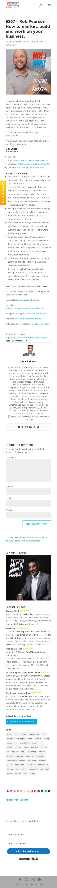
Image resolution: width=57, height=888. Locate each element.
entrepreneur (12, 743)
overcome (11, 756)
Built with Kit (28, 858)
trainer (9, 773)
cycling (46, 738)
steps (24, 769)
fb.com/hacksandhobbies (27, 300)
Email (9, 498)
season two (31, 764)
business (10, 738)
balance (24, 734)
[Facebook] (22, 427)
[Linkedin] (30, 427)
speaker (10, 769)
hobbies (18, 747)
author (16, 734)
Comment (11, 457)
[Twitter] (34, 427)
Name (9, 486)
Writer (32, 773)
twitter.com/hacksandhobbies (27, 318)
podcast (22, 760)
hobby (26, 747)
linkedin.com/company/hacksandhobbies (25, 308)
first (41, 743)
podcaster (32, 760)
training (18, 773)
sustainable (33, 769)
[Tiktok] (38, 427)
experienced (24, 743)
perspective (40, 756)
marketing (32, 751)
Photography (12, 760)
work (25, 773)
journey (44, 747)
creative (38, 738)
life (8, 751)
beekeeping (34, 734)
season (9, 764)
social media (43, 764)
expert (34, 743)
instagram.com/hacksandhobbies (31, 313)
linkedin (15, 751)
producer (42, 760)
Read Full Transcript (15, 340)
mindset (42, 751)
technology (45, 769)
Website (9, 510)
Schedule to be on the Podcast (21, 721)
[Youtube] (19, 427)
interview (34, 747)
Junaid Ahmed (15, 41)
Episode (39, 41)
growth (9, 747)
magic (23, 751)
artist (9, 734)
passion (20, 756)
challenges (20, 738)
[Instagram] (26, 427)
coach (29, 738)
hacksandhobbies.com (38, 324)
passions (29, 756)
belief (44, 734)
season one (19, 764)
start (17, 769)
